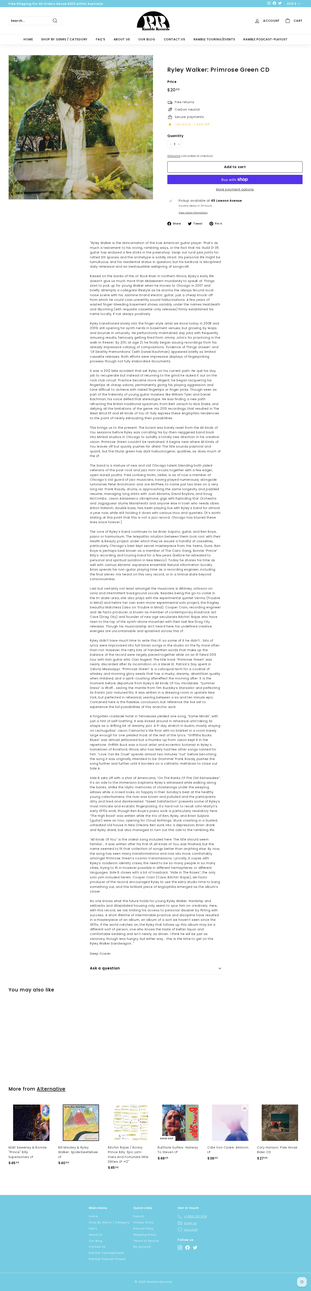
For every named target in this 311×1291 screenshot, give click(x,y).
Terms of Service (146, 1241)
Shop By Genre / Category (64, 39)
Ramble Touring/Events (214, 39)
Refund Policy (143, 1229)
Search (138, 1216)
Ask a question (105, 968)
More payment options (235, 189)
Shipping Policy (144, 1235)
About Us (122, 39)
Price (172, 81)
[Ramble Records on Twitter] (195, 1247)
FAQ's (100, 39)
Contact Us (174, 39)
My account (142, 1247)
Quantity (175, 136)
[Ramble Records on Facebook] (187, 1247)
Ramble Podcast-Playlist (265, 39)
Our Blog (146, 39)
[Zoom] (81, 127)
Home (28, 39)
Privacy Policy (143, 1222)
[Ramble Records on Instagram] (180, 1247)
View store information (193, 212)
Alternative (51, 1089)
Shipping (173, 156)
